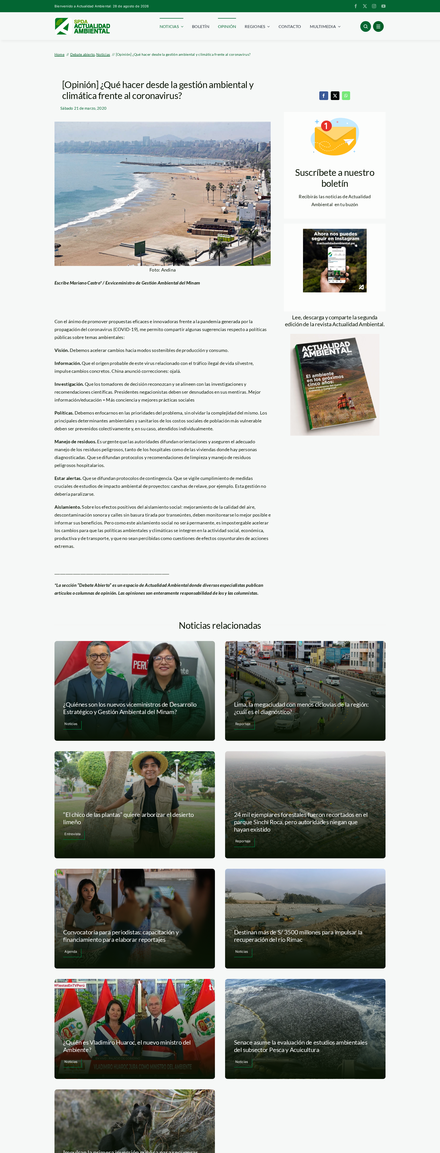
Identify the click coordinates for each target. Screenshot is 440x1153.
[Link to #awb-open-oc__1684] (378, 26)
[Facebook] (323, 95)
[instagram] (374, 6)
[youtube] (383, 6)
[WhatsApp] (346, 95)
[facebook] (356, 6)
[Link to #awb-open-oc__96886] (365, 26)
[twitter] (365, 6)
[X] (335, 95)
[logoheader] (82, 19)
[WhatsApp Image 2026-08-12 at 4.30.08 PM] (334, 336)
